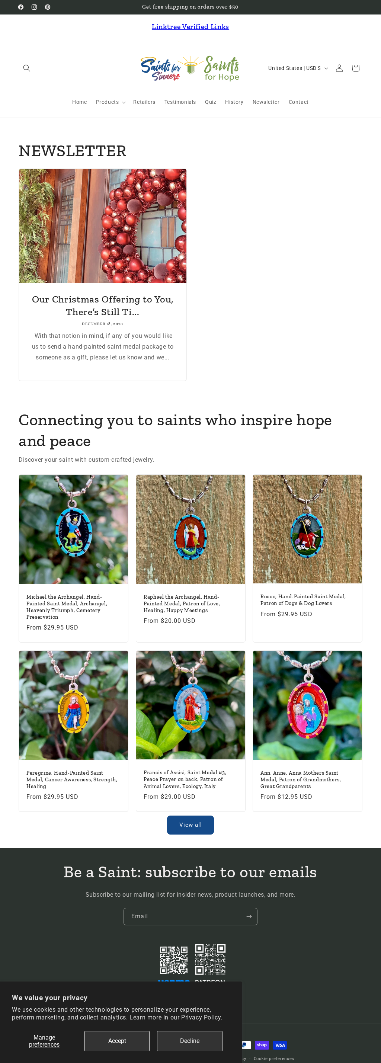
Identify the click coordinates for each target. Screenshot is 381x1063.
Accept (117, 1040)
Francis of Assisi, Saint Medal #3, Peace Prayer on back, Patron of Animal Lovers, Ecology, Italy (185, 779)
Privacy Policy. (201, 1017)
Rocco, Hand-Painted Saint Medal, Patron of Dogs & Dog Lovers (303, 600)
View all (190, 825)
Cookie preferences (274, 1058)
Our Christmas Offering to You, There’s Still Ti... (102, 305)
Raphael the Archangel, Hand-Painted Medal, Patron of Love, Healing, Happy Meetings (182, 604)
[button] (27, 68)
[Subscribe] (249, 916)
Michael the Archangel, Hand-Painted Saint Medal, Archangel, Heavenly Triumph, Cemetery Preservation (66, 607)
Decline (189, 1040)
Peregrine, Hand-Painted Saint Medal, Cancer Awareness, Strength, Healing (71, 779)
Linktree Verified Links (190, 26)
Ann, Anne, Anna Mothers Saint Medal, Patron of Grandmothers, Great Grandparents (300, 779)
